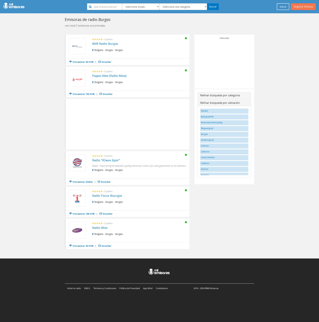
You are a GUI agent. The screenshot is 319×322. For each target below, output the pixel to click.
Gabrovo (205, 151)
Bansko (204, 110)
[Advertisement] (127, 123)
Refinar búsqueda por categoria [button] (220, 95)
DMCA (87, 288)
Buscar (213, 6)
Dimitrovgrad (207, 140)
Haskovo (205, 163)
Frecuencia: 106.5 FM (83, 213)
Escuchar (106, 62)
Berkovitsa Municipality (212, 122)
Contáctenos (162, 288)
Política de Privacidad (129, 288)
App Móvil (148, 288)
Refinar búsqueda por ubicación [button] (220, 103)
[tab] (224, 95)
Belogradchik (207, 116)
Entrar (283, 6)
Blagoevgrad (207, 128)
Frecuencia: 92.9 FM (82, 245)
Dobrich (205, 145)
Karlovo (204, 169)
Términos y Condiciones (104, 288)
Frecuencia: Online (82, 181)
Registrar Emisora (303, 6)
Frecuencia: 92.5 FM (82, 62)
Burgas (204, 134)
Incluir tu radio (74, 288)
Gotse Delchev (208, 157)
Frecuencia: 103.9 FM (83, 94)
